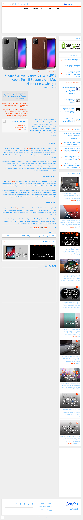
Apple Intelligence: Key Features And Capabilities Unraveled (68, 101)
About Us (26, 8)
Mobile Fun (12, 181)
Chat (42, 509)
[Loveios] (68, 4)
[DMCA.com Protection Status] (71, 48)
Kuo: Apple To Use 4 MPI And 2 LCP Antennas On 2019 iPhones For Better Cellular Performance (17, 115)
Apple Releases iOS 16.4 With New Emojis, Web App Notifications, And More (68, 120)
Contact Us (35, 8)
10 (77, 423)
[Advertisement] (41, 22)
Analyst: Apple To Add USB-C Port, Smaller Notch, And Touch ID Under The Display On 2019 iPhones (15, 105)
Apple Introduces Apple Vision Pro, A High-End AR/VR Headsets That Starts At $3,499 (70, 294)
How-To (43, 8)
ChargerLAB (18, 208)
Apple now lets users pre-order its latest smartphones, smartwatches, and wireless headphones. (68, 90)
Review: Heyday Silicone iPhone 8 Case (72, 323)
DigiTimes (28, 148)
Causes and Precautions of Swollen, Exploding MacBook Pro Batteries (71, 348)
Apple (48, 72)
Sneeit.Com (38, 517)
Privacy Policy (42, 506)
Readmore (73, 200)
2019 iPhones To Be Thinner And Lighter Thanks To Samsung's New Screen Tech (15, 110)
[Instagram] (21, 4)
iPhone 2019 (41, 72)
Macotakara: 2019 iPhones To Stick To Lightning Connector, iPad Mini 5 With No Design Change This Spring (16, 254)
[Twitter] (28, 504)
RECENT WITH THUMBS (72, 82)
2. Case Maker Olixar (19, 127)
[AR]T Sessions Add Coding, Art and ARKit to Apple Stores (70, 378)
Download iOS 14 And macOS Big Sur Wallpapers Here (70, 215)
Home (56, 8)
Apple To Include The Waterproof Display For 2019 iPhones (43, 255)
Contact (42, 503)
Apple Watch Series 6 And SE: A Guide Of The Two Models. (70, 269)
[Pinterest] (18, 4)
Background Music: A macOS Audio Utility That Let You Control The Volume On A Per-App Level (70, 401)
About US (49, 506)
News (49, 8)
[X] (24, 4)
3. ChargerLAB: (20, 129)
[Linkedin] (15, 4)
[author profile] (52, 87)
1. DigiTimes (21, 125)
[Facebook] (27, 4)
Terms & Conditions (49, 510)
